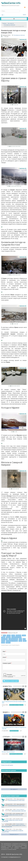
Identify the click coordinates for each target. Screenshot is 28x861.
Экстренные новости (14, 730)
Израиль (8, 637)
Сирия (3, 642)
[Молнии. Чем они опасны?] (14, 744)
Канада (3, 640)
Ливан (24, 640)
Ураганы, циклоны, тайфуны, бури (16, 704)
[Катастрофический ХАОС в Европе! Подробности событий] (14, 720)
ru (2, 15)
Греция (24, 635)
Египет (13, 635)
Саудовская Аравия (13, 639)
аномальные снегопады (12, 640)
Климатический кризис (7, 765)
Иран (20, 639)
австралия (18, 635)
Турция (3, 637)
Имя (4, 651)
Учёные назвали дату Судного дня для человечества (12, 815)
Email (5, 657)
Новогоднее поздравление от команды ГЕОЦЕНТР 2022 (12, 831)
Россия (8, 635)
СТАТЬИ (6, 737)
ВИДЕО (6, 712)
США (4, 635)
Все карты (13, 789)
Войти (24, 14)
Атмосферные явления (19, 35)
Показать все (13, 834)
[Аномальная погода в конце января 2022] (14, 95)
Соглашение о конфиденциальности (10, 857)
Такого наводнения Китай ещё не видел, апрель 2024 (14, 702)
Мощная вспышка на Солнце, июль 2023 (13, 801)
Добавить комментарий (11, 681)
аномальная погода (16, 637)
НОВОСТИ (7, 686)
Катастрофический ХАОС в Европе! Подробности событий (14, 728)
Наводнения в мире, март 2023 (19, 810)
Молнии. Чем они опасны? (8, 752)
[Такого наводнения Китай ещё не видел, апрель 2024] (14, 694)
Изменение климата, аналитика (16, 753)
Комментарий (7, 663)
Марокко (8, 642)
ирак (24, 639)
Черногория (4, 639)
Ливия (20, 640)
